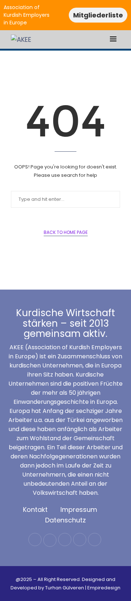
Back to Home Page (66, 232)
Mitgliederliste (98, 15)
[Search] (123, 40)
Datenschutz (65, 520)
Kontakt (35, 509)
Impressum (78, 509)
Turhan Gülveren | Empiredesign (82, 587)
